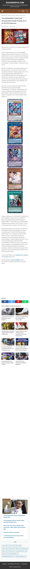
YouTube (6, 256)
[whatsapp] (25, 301)
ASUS (18, 548)
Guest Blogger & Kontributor (14, 563)
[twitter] (11, 301)
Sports (11, 551)
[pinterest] (18, 301)
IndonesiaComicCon (21, 551)
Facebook (25, 255)
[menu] (2, 11)
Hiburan (25, 548)
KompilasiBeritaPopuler (8, 556)
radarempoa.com (15, 2)
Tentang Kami (24, 563)
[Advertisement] (15, 281)
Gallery (4, 553)
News (18, 545)
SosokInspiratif (13, 553)
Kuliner (4, 551)
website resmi (19, 255)
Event (11, 548)
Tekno (5, 548)
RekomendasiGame (21, 556)
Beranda (4, 563)
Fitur (11, 545)
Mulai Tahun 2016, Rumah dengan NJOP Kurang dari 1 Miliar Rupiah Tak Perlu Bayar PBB (14, 527)
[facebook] (5, 301)
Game (5, 545)
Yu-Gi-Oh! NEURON (15, 260)
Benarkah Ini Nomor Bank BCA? (11, 532)
